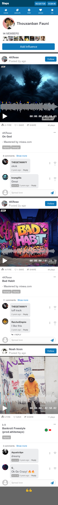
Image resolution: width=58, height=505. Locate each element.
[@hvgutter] (32, 38)
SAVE (20, 125)
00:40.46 (15, 476)
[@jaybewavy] (21, 38)
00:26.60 (15, 460)
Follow (50, 59)
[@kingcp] (16, 38)
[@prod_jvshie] (42, 38)
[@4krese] (10, 38)
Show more (21, 155)
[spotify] (46, 430)
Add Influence (28, 46)
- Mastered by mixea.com (17, 142)
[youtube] (49, 430)
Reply (25, 170)
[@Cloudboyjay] (26, 38)
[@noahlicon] (5, 38)
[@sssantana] (37, 38)
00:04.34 (15, 186)
